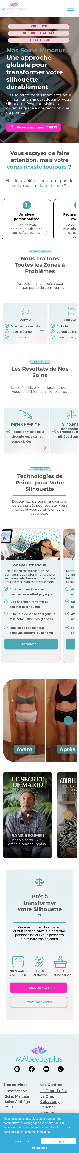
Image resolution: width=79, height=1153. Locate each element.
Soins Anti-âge (17, 1102)
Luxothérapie (16, 1091)
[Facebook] (32, 1069)
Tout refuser (21, 1141)
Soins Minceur (17, 1096)
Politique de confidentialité (32, 1132)
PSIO (9, 1107)
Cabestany (50, 1101)
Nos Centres (51, 1085)
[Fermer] (73, 1117)
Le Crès (47, 1096)
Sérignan (48, 1107)
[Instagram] (17, 1069)
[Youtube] (46, 1069)
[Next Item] (68, 720)
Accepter (58, 1141)
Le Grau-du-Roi (53, 1091)
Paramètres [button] (39, 1147)
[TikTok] (61, 1069)
